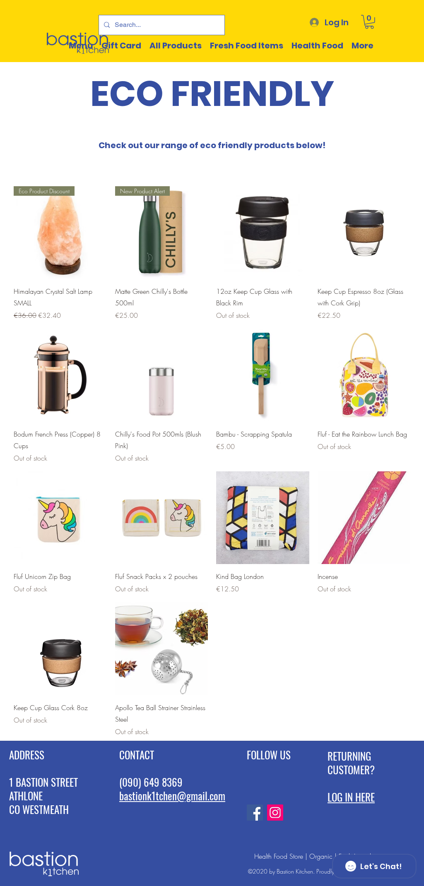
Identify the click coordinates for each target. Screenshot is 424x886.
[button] (369, 22)
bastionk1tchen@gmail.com (172, 795)
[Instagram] (275, 812)
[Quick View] (262, 232)
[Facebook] (255, 812)
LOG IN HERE (351, 796)
